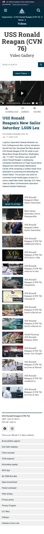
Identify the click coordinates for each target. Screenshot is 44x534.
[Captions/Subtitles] (33, 103)
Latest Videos (21, 73)
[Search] (38, 10)
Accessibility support (11, 441)
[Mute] (37, 103)
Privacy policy (8, 500)
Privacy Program (9, 505)
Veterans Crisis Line (10, 523)
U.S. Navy (6, 511)
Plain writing (7, 494)
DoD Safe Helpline (10, 447)
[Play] (3, 103)
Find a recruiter (8, 453)
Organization (7, 17)
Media (21, 20)
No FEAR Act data (9, 476)
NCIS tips (6, 470)
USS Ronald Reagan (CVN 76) (28, 17)
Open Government (9, 482)
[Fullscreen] (41, 103)
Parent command (9, 488)
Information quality (10, 464)
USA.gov (5, 517)
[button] (21, 4)
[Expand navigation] (5, 10)
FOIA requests (8, 458)
